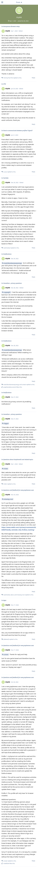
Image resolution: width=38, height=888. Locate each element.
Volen (6, 469)
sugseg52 (7, 292)
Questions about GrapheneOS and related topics (18, 459)
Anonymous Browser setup (11, 26)
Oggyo (6, 423)
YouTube (5, 178)
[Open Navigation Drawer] (2, 2)
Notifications (7, 254)
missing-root (8, 499)
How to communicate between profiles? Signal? (18, 130)
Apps (4, 600)
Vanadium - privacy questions (12, 283)
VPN (4, 84)
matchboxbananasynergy (13, 263)
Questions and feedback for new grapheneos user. (18, 490)
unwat (6, 654)
